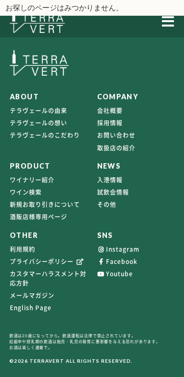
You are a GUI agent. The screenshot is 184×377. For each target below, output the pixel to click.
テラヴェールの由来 (38, 110)
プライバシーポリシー (43, 261)
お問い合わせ (116, 135)
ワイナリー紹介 (32, 179)
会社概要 (110, 110)
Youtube (119, 273)
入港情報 (110, 179)
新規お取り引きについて (45, 204)
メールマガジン (32, 295)
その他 (106, 204)
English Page (31, 307)
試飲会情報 (113, 192)
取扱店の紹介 (116, 148)
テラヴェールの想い (38, 122)
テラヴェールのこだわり (45, 135)
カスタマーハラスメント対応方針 (48, 278)
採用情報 (110, 122)
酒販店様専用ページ (38, 216)
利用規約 (22, 249)
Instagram (122, 249)
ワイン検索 (26, 192)
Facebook (121, 261)
